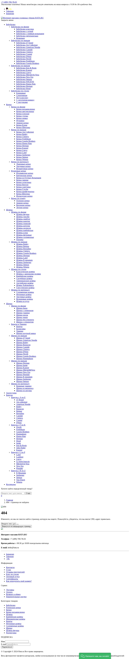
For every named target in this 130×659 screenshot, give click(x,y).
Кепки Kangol (22, 148)
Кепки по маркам (18, 130)
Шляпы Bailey (22, 244)
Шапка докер (22, 317)
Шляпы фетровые (24, 235)
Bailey (18, 407)
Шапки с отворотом (25, 322)
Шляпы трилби (22, 217)
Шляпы (9, 210)
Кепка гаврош (22, 180)
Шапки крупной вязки (26, 333)
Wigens (19, 482)
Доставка (10, 590)
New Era (19, 466)
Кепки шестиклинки (25, 111)
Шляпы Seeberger (23, 262)
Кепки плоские (22, 114)
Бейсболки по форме (20, 27)
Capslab (19, 416)
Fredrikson (20, 429)
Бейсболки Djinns (23, 56)
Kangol (19, 450)
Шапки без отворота (25, 320)
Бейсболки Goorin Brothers (27, 63)
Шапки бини (21, 308)
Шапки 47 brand (23, 338)
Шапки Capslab (22, 347)
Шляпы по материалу (20, 290)
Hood (18, 441)
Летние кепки (22, 207)
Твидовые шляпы (23, 297)
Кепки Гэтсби (22, 189)
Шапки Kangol (22, 368)
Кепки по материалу (20, 162)
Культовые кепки (18, 171)
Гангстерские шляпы (25, 288)
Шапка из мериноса (24, 388)
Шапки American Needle (26, 340)
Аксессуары (11, 393)
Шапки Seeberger (23, 379)
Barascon (20, 409)
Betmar (19, 411)
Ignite (18, 443)
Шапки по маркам (19, 336)
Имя (3, 641)
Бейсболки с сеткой (24, 31)
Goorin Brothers (22, 432)
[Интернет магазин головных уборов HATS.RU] (2, 529)
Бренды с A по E (18, 397)
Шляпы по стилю (18, 269)
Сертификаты (12, 579)
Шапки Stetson (22, 381)
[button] (95, 656)
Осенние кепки (23, 201)
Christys (19, 418)
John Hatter (21, 448)
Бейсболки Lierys (23, 72)
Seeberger (20, 475)
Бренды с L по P (18, 452)
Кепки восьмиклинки (25, 109)
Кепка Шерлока (23, 194)
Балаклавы (21, 329)
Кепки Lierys (21, 150)
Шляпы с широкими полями (28, 274)
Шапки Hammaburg (24, 358)
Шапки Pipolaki (23, 374)
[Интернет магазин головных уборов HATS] (22, 18)
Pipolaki (19, 468)
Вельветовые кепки (24, 169)
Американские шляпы (26, 281)
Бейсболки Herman (24, 86)
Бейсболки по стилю (20, 91)
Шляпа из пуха (22, 301)
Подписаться (7, 647)
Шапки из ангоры (24, 391)
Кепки (9, 104)
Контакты (10, 567)
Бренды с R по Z (18, 471)
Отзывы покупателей (15, 572)
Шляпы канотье (23, 221)
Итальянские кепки (24, 173)
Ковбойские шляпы (24, 276)
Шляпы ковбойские (24, 230)
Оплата (9, 592)
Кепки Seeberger (23, 155)
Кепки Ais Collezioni (25, 132)
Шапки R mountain (24, 377)
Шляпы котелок (23, 226)
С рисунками (22, 102)
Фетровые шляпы (23, 294)
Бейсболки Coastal (24, 54)
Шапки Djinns (22, 352)
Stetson (19, 477)
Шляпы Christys (23, 251)
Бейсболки (10, 24)
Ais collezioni (21, 402)
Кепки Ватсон (22, 185)
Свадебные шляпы (24, 278)
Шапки (9, 304)
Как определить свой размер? (19, 581)
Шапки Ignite (22, 365)
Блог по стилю (12, 574)
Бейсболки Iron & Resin (26, 68)
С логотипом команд (25, 100)
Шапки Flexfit (22, 354)
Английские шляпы (24, 283)
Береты (19, 326)
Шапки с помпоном (24, 310)
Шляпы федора (22, 214)
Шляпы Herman (23, 255)
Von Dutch (20, 480)
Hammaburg (21, 434)
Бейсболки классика (25, 29)
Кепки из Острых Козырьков (28, 178)
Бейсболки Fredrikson (25, 61)
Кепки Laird (21, 153)
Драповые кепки (23, 164)
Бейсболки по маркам (20, 40)
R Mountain (21, 473)
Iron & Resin (21, 445)
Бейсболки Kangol (24, 70)
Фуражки (20, 120)
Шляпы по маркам (19, 242)
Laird (18, 455)
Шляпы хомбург (23, 219)
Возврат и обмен (13, 594)
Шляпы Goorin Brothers (26, 253)
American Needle (23, 404)
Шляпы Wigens (22, 267)
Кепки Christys (22, 137)
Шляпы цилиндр (23, 228)
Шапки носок (22, 315)
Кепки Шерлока (23, 127)
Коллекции (11, 484)
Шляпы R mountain (24, 260)
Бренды (9, 395)
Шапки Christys (23, 349)
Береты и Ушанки (19, 324)
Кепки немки (22, 118)
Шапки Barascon (23, 345)
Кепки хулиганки (23, 182)
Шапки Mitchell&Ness (25, 370)
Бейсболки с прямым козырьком (30, 34)
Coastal (19, 420)
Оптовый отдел (13, 576)
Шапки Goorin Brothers (26, 356)
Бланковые (21, 93)
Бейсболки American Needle (28, 47)
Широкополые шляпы (15, 619)
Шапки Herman (22, 363)
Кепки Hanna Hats (24, 143)
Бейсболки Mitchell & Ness (27, 75)
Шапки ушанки (23, 313)
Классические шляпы (25, 272)
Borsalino (20, 413)
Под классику (22, 98)
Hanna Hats (21, 436)
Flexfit (18, 427)
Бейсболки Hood (23, 88)
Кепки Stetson (22, 157)
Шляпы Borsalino (23, 249)
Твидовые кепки (23, 166)
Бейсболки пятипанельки (27, 36)
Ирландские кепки (24, 196)
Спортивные (21, 95)
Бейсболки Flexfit (23, 59)
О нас (8, 570)
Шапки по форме (18, 306)
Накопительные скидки (16, 597)
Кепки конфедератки (25, 191)
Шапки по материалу (20, 384)
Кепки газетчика (23, 187)
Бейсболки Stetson (24, 79)
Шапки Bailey (22, 342)
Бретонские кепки (24, 175)
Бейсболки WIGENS (25, 82)
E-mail (3, 644)
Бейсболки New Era (24, 77)
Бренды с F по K (18, 425)
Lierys (18, 459)
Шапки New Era (23, 372)
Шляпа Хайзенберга (25, 285)
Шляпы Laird (22, 258)
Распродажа (11, 633)
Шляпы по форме (18, 212)
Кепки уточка (22, 116)
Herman (19, 439)
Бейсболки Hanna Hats (26, 84)
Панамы (19, 239)
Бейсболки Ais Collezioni (27, 45)
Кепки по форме (18, 107)
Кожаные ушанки (23, 386)
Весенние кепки (23, 205)
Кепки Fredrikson (23, 139)
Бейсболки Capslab (24, 50)
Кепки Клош (21, 125)
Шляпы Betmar (22, 246)
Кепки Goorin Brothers (25, 141)
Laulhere (19, 457)
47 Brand (20, 400)
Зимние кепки (22, 123)
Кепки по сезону (18, 198)
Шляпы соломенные (25, 237)
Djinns (19, 423)
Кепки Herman (22, 146)
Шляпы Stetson (22, 265)
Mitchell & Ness (22, 464)
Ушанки (19, 331)
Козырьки (20, 38)
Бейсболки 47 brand (24, 43)
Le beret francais (23, 461)
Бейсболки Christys (24, 52)
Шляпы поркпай (23, 223)
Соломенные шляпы (25, 292)
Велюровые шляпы (24, 299)
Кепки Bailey (21, 134)
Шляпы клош (22, 233)
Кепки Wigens (22, 159)
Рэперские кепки (13, 607)
